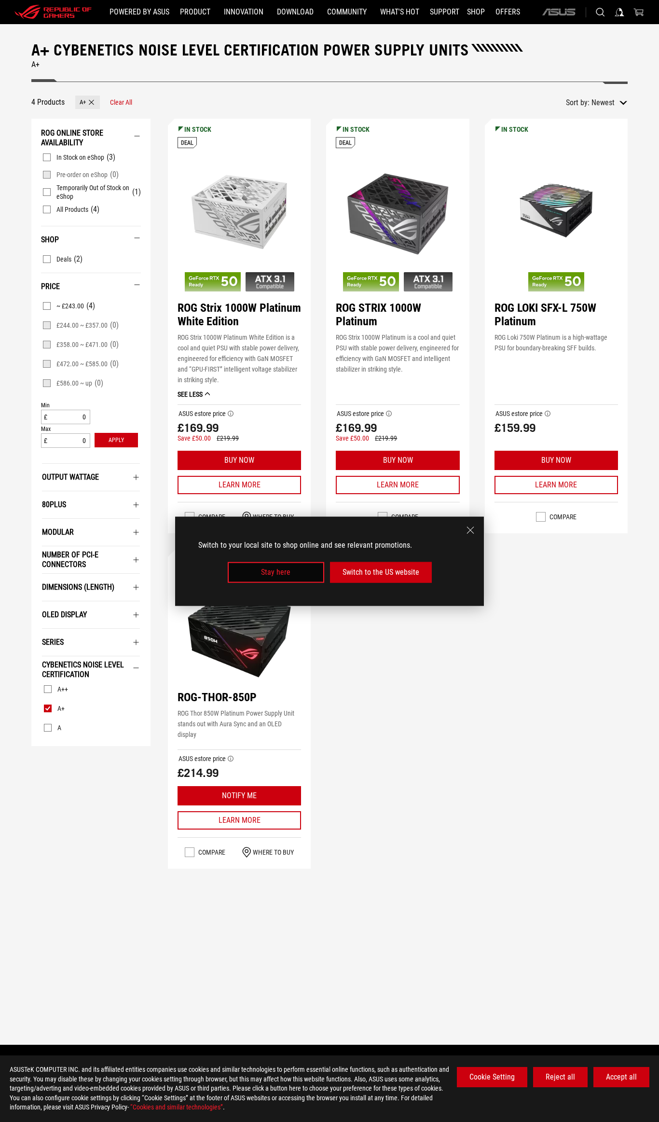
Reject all (560, 1076)
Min (45, 405)
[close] (470, 530)
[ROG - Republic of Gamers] (53, 12)
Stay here (275, 572)
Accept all (621, 1076)
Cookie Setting (492, 1076)
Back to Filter (38, 760)
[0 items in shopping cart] (639, 12)
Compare (563, 517)
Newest (603, 102)
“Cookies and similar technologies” (176, 1107)
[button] (87, 102)
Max (46, 429)
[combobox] (609, 103)
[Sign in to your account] (619, 12)
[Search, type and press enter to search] (600, 12)
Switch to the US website (381, 572)
